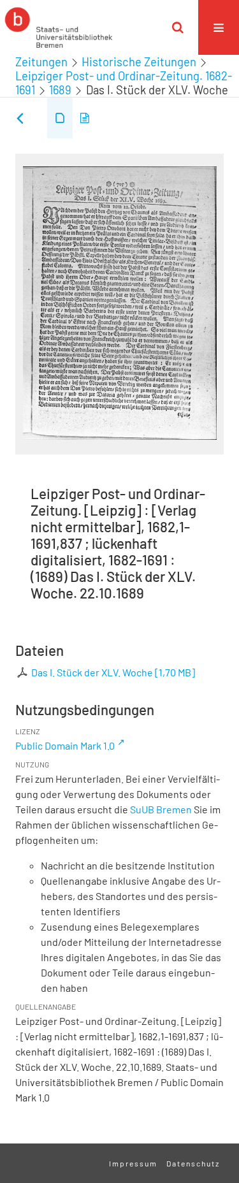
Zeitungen (41, 62)
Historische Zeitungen (139, 62)
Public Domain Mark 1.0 (65, 745)
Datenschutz (193, 1163)
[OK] (177, 27)
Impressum (133, 1163)
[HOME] (58, 27)
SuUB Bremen (161, 809)
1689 (60, 90)
